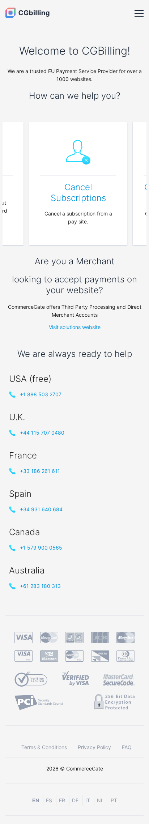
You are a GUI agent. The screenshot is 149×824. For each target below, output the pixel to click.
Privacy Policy (94, 747)
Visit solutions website (75, 327)
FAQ (127, 747)
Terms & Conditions (44, 747)
